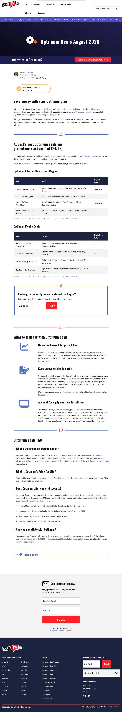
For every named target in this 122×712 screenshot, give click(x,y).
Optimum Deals (8, 20)
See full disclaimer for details (70, 219)
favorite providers (43, 109)
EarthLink (5, 686)
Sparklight (25, 670)
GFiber (4, 694)
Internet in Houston (49, 674)
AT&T (4, 666)
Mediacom (25, 662)
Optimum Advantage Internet (94, 495)
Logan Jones (27, 72)
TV (26, 4)
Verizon (24, 686)
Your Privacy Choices (111, 707)
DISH (3, 682)
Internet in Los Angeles (50, 662)
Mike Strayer (33, 75)
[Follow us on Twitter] (88, 697)
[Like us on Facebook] (84, 697)
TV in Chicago (47, 698)
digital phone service (93, 156)
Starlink (24, 678)
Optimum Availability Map (80, 20)
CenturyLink (6, 670)
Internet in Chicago (49, 678)
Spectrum (24, 674)
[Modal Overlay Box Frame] (61, 606)
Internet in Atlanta (49, 670)
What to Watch (65, 4)
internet (56, 156)
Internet (37, 4)
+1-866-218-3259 (38, 539)
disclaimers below (73, 392)
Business (41, 13)
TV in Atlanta (46, 690)
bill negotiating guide (68, 539)
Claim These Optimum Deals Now (92, 59)
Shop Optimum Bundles (24, 20)
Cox (3, 674)
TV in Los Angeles (48, 682)
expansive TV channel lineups (79, 112)
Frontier (5, 690)
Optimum (93, 109)
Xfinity (23, 694)
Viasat (23, 690)
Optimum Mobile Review (99, 20)
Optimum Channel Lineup (43, 20)
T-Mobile (24, 682)
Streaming (50, 4)
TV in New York (47, 686)
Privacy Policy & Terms (90, 707)
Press (85, 692)
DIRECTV (5, 678)
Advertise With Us (89, 689)
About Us (86, 685)
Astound (5, 662)
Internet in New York (49, 666)
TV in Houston (47, 694)
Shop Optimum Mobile (61, 20)
